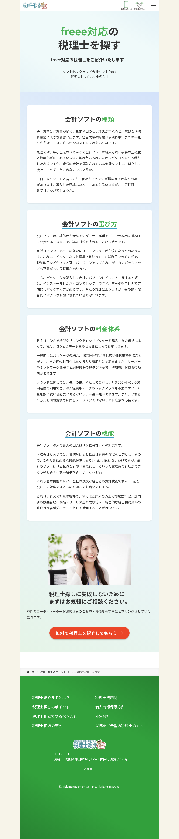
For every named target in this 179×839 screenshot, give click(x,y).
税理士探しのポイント (51, 707)
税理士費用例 (106, 697)
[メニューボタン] (153, 5)
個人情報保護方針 (110, 707)
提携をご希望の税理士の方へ (119, 725)
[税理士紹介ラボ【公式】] (35, 5)
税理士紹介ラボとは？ (51, 697)
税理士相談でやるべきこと (54, 716)
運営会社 (102, 716)
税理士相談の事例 (47, 725)
